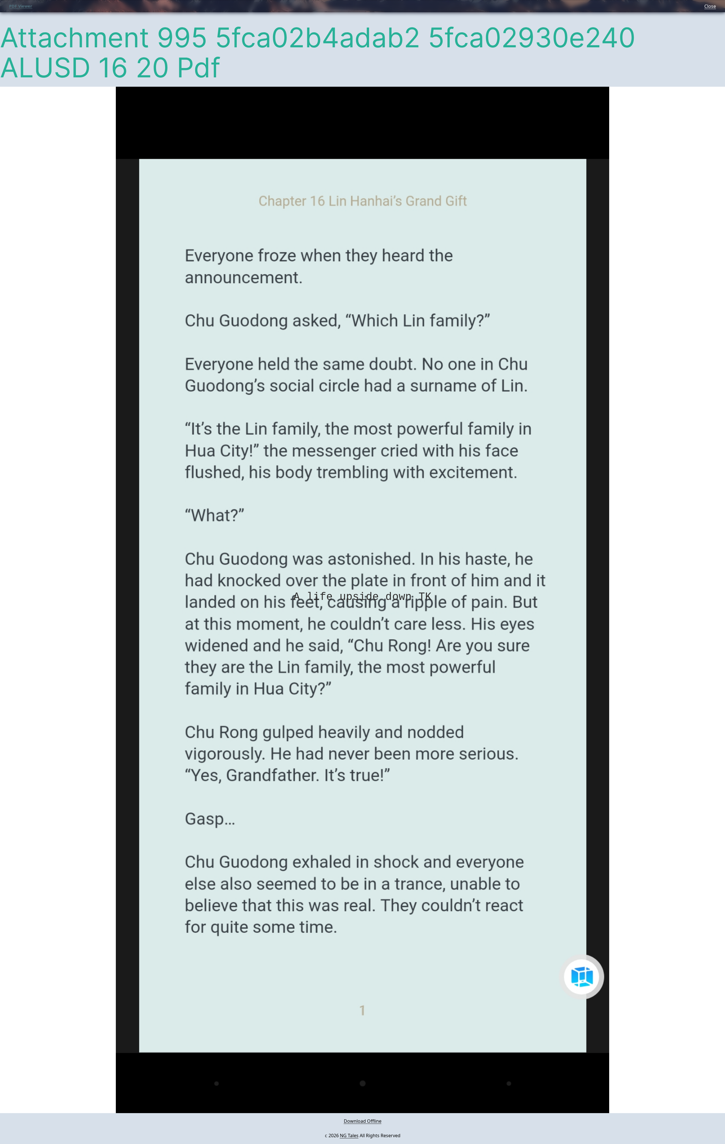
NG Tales (349, 1135)
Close (710, 6)
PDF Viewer (20, 6)
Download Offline (362, 1121)
